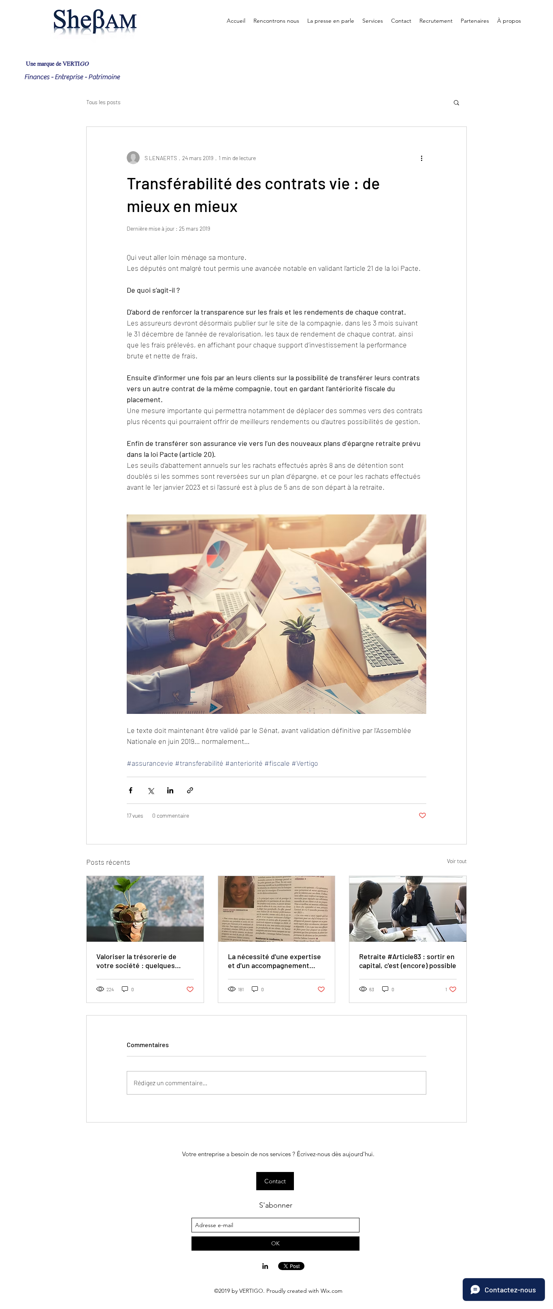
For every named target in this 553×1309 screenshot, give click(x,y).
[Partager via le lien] (190, 790)
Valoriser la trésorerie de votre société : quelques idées (136, 961)
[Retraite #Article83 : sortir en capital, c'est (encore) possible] (407, 909)
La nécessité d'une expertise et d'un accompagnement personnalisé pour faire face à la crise (276, 961)
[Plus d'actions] (421, 158)
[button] (456, 102)
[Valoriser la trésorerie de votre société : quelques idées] (145, 909)
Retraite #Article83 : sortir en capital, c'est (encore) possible (407, 961)
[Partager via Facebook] (130, 790)
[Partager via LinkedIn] (170, 790)
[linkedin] (265, 1266)
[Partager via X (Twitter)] (150, 790)
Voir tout (457, 860)
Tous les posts (103, 102)
